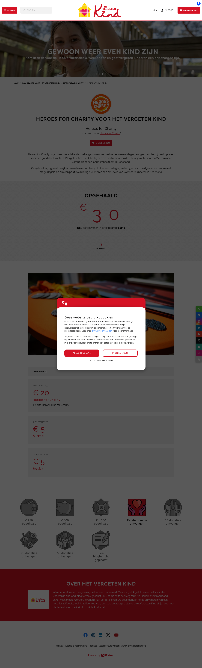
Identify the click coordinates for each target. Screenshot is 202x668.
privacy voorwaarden (102, 331)
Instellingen (120, 353)
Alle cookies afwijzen (101, 360)
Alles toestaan (82, 353)
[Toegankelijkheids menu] (198, 3)
